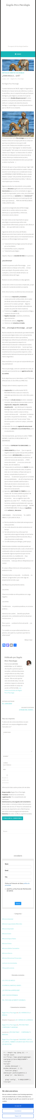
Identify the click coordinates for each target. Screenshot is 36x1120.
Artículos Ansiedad (7, 919)
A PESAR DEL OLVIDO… (26, 709)
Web (4, 769)
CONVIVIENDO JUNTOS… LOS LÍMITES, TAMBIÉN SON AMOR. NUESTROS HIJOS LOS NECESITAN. (17, 1041)
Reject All (18, 1116)
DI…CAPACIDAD (8, 702)
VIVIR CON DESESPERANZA (10, 995)
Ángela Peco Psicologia (17, 79)
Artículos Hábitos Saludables (13, 73)
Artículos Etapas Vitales (9, 939)
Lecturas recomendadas (9, 963)
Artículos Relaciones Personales (11, 958)
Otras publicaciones (8, 968)
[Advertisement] (18, 26)
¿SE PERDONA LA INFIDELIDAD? (11, 990)
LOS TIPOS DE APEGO (8, 980)
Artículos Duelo (6, 934)
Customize (18, 1111)
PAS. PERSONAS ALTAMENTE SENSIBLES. (14, 1000)
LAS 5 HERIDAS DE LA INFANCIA (24, 1020)
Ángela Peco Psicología (18, 5)
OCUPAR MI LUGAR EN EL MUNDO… (12, 985)
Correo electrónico (7, 765)
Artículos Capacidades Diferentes (12, 924)
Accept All (18, 1106)
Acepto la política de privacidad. (5, 780)
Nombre (6, 756)
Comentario (7, 733)
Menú (19, 54)
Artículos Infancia (7, 953)
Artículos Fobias (6, 943)
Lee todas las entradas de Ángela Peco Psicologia (13, 690)
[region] (18, 1104)
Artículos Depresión (8, 929)
